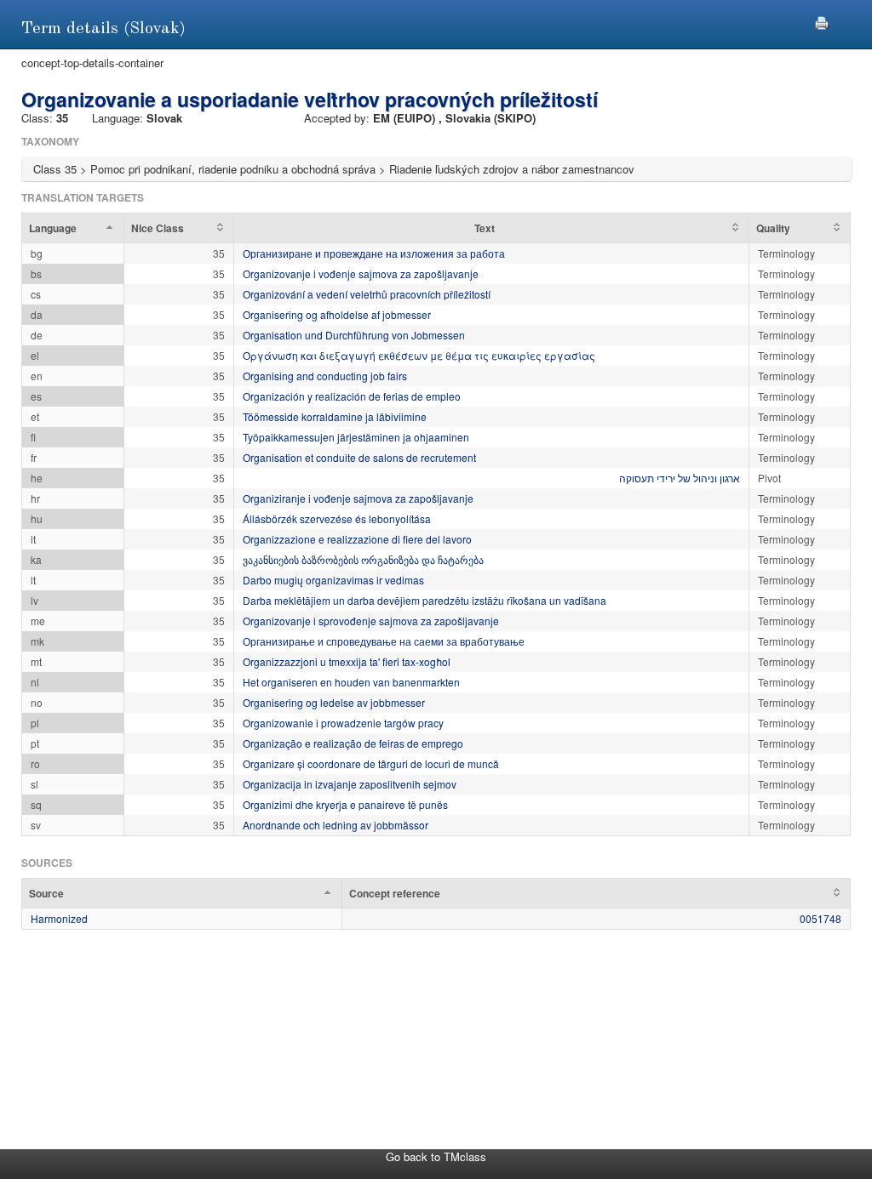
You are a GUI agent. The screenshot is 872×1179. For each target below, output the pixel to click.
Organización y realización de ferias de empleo (352, 396)
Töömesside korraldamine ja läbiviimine (335, 416)
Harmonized (59, 918)
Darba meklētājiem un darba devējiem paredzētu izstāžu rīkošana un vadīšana (424, 600)
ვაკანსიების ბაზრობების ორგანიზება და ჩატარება (363, 559)
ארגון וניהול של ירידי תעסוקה (679, 477)
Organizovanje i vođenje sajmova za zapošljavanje (361, 273)
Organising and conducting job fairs (325, 375)
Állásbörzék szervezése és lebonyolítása (337, 518)
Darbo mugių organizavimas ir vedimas (333, 579)
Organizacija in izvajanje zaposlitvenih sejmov (349, 784)
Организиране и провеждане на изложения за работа (374, 253)
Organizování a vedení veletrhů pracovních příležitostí (366, 294)
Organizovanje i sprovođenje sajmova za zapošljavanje (371, 620)
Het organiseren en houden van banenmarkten (351, 682)
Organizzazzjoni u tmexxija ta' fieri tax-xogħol (346, 661)
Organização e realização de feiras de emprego (353, 743)
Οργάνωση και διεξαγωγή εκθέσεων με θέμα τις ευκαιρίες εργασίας (419, 355)
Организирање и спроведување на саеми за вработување (384, 641)
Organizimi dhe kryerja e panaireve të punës (345, 804)
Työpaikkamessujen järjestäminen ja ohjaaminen (356, 437)
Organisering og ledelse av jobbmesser (334, 702)
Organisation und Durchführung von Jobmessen (354, 335)
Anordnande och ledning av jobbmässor (335, 824)
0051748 (820, 918)
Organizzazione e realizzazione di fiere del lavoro (357, 539)
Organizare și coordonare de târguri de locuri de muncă (371, 763)
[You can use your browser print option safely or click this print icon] (822, 21)
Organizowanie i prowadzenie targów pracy (343, 722)
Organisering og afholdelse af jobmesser (337, 314)
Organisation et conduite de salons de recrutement (359, 457)
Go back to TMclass (436, 1156)
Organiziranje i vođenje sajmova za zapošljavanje (358, 498)
